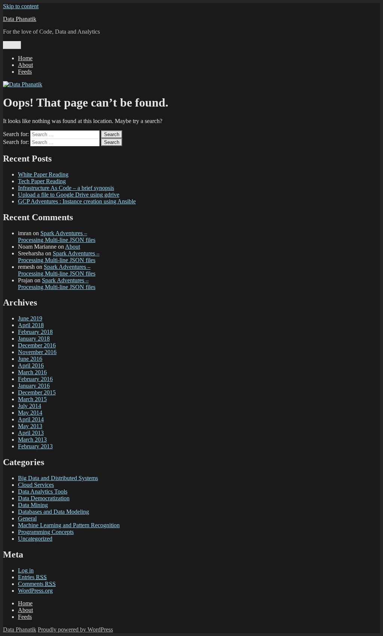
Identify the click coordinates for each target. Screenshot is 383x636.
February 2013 (35, 446)
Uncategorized (35, 538)
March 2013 (32, 439)
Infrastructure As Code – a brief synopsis (66, 188)
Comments (37, 584)
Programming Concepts (46, 532)
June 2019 (30, 318)
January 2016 (34, 385)
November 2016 (37, 352)
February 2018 (35, 332)
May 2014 (30, 412)
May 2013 (30, 426)
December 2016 (37, 345)
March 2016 (32, 372)
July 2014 (29, 406)
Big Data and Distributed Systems (58, 478)
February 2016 (35, 379)
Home (25, 58)
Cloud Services (36, 485)
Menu (12, 45)
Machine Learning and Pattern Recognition (69, 525)
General (27, 518)
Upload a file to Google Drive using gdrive (68, 194)
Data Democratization (44, 498)
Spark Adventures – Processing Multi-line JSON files (56, 236)
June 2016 (30, 359)
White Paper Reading (43, 174)
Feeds (25, 71)
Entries (32, 577)
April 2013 (31, 433)
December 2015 (37, 392)
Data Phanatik (19, 19)
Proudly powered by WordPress (75, 629)
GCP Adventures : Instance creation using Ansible (77, 201)
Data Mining (33, 505)
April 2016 (31, 365)
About (25, 65)
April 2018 (31, 325)
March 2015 (32, 399)
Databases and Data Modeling (53, 512)
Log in (26, 570)
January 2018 (34, 338)
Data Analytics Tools (42, 491)
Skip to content (21, 6)
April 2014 (31, 419)
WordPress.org (35, 590)
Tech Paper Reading (42, 181)
